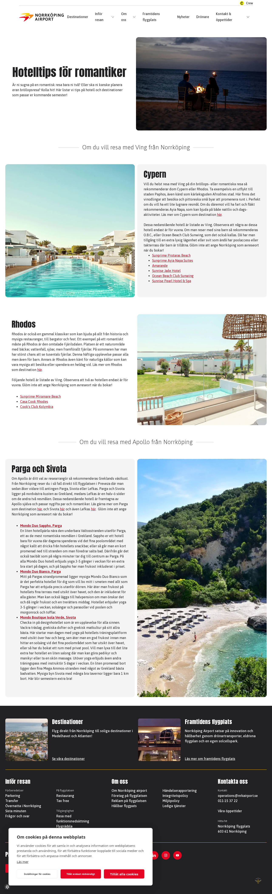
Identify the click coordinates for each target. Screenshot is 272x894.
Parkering (12, 796)
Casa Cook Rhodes (34, 401)
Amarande (160, 265)
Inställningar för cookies (37, 874)
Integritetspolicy (175, 796)
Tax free (62, 801)
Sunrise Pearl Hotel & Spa (171, 281)
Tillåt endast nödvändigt (81, 874)
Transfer (11, 801)
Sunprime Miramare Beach (40, 396)
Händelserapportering (180, 790)
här (219, 214)
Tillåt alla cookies (124, 874)
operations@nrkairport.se (238, 796)
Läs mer (22, 862)
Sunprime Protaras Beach (171, 255)
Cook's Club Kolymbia (36, 407)
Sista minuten (15, 811)
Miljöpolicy (171, 801)
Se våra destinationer (68, 759)
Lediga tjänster (174, 806)
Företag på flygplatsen (129, 796)
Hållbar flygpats (124, 806)
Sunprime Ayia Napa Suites (172, 260)
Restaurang (65, 796)
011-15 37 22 (228, 801)
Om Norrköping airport (129, 790)
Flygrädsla (64, 826)
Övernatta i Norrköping (23, 806)
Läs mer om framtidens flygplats (210, 759)
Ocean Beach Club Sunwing (173, 276)
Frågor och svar (17, 816)
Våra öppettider (230, 811)
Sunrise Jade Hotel (166, 271)
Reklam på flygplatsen (129, 801)
